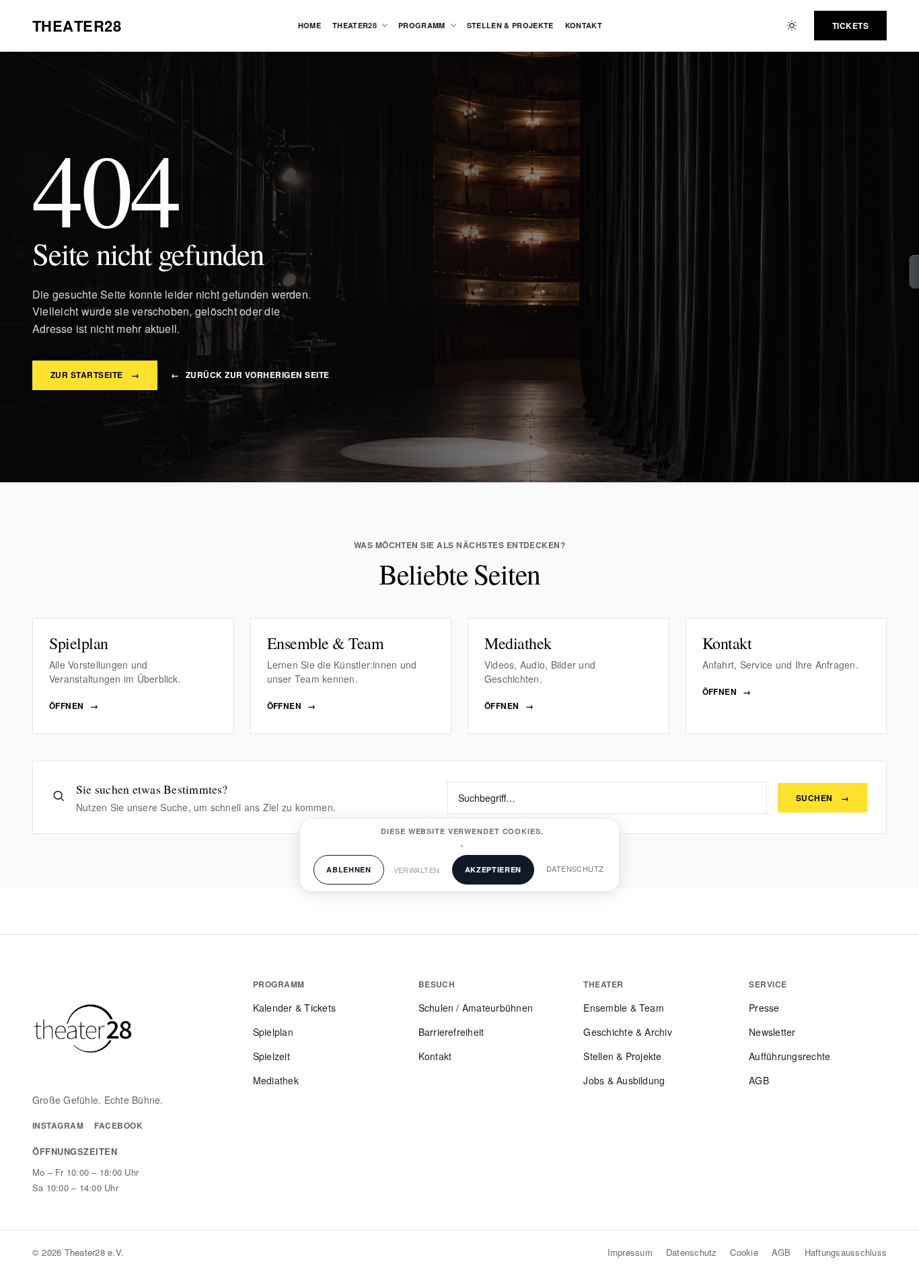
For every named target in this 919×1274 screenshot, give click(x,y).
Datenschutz (691, 1252)
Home (309, 25)
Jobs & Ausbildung (624, 1080)
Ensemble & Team (623, 1007)
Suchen (822, 798)
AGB (759, 1080)
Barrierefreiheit (451, 1032)
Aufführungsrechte (789, 1056)
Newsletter (772, 1032)
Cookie (744, 1252)
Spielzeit (271, 1056)
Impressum (630, 1252)
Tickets (850, 26)
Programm (421, 25)
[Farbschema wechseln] (792, 25)
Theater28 (354, 25)
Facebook (118, 1125)
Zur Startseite (94, 375)
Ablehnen (348, 869)
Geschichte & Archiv (627, 1032)
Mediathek (276, 1080)
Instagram (57, 1125)
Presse (764, 1007)
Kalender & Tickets (294, 1007)
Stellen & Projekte (510, 25)
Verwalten (417, 869)
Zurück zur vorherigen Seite (250, 375)
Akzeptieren (493, 869)
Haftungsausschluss (846, 1252)
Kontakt (583, 25)
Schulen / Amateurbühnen (476, 1007)
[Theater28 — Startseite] (82, 1028)
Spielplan (273, 1032)
